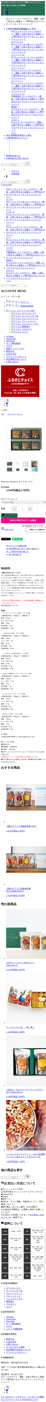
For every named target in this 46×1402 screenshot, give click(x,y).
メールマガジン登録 (15, 1347)
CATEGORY (6, 185)
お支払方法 (11, 354)
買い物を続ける (13, 554)
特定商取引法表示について (18, 1350)
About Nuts (16, 140)
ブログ (14, 148)
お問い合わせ (12, 362)
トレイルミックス (14, 1299)
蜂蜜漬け (10, 1301)
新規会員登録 (27, 306)
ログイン (15, 171)
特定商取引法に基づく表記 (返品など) (22, 549)
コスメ (9, 1307)
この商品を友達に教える (17, 552)
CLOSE (4, 410)
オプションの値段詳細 (16, 546)
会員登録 (15, 174)
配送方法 (10, 351)
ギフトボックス (13, 1288)
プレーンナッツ (13, 1296)
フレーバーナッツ (14, 1293)
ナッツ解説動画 (18, 145)
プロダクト (11, 1304)
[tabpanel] (25, 439)
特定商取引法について (16, 359)
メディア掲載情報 (19, 150)
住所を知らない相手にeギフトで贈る (23, 520)
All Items (10, 1317)
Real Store (15, 143)
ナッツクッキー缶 (14, 1291)
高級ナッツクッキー (20, 153)
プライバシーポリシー (16, 357)
